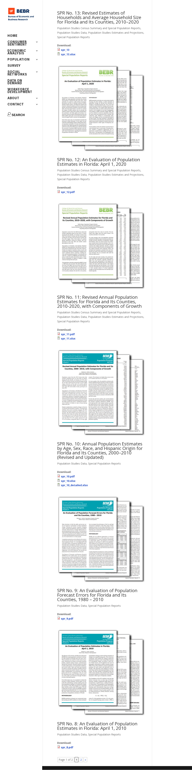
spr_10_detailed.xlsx (74, 485)
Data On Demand (15, 82)
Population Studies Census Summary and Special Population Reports (98, 28)
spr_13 (65, 50)
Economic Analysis (17, 52)
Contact (16, 104)
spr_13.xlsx (68, 54)
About (13, 98)
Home (12, 36)
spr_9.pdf (67, 618)
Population (19, 59)
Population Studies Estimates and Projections (115, 32)
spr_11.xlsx (68, 338)
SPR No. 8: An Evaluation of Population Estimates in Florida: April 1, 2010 (97, 725)
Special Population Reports (73, 37)
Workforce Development (20, 91)
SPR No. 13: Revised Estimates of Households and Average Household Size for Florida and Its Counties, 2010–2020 (99, 17)
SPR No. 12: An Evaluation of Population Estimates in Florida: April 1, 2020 (98, 161)
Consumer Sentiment (17, 43)
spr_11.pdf (68, 334)
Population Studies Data (72, 32)
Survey (14, 65)
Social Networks (17, 73)
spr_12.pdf (68, 192)
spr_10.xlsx (68, 481)
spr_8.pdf (67, 747)
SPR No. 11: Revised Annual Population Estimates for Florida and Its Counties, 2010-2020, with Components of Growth (99, 301)
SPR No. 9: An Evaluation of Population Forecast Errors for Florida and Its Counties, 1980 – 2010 (97, 594)
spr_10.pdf (68, 476)
